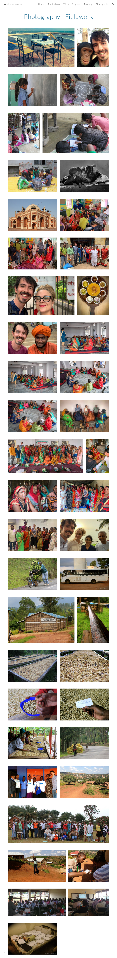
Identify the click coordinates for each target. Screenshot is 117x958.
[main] (58, 16)
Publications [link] (54, 4)
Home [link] (41, 4)
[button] (113, 4)
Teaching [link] (88, 4)
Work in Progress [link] (71, 4)
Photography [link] (102, 4)
